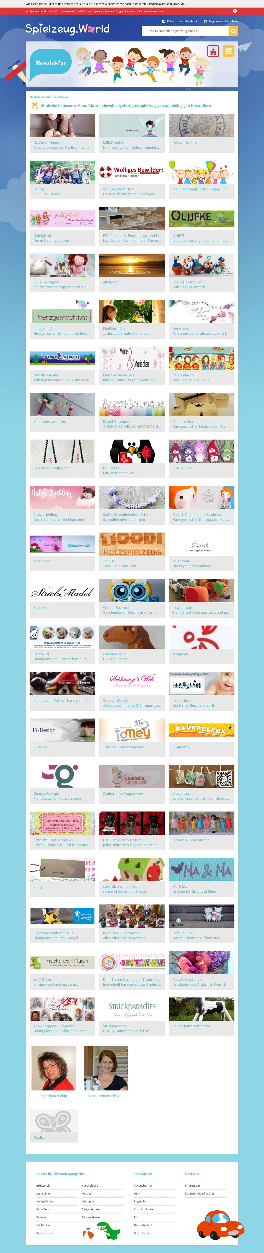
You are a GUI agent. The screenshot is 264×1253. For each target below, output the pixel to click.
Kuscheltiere (90, 1185)
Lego (137, 1193)
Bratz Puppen (143, 1233)
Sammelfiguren (91, 1217)
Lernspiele (43, 1193)
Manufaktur (62, 96)
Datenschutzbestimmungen (163, 4)
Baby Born (43, 1209)
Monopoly (88, 1201)
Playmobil (140, 1201)
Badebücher (44, 1233)
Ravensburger (143, 1185)
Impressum (192, 1185)
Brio (136, 1217)
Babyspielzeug (91, 1209)
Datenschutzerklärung (199, 1193)
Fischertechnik (143, 1225)
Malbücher (43, 1225)
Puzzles (86, 1193)
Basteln (41, 1217)
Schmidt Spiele (143, 1209)
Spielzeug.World (40, 96)
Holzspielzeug (45, 1201)
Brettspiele (43, 1185)
